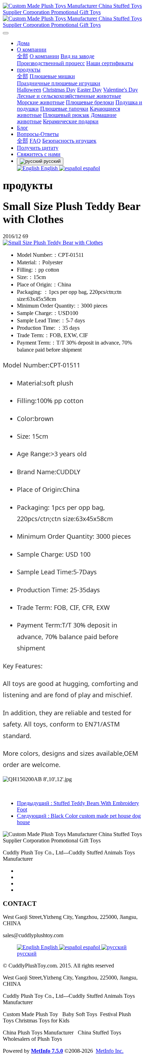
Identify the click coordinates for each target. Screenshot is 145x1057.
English (49, 168)
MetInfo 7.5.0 (47, 1051)
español (91, 168)
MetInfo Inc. (110, 1051)
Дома (23, 43)
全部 (22, 56)
